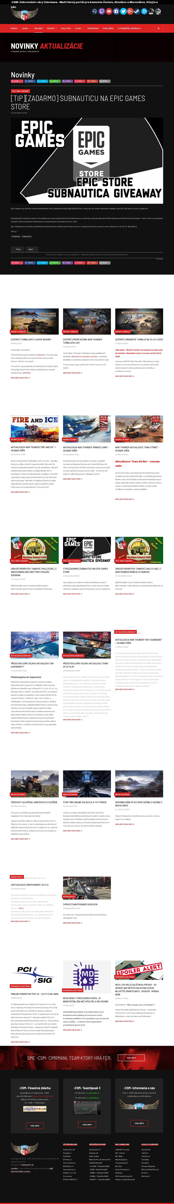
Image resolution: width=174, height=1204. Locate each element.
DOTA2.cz (67, 1160)
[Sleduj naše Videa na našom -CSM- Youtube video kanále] (109, 11)
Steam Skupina (148, 1166)
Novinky (38, 28)
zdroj (21, 908)
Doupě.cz (67, 1153)
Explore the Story (19, 378)
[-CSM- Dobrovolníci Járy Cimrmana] (24, 14)
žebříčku (27, 373)
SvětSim (67, 1156)
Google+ (145, 1163)
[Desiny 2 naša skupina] (157, 11)
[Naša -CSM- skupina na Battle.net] (144, 11)
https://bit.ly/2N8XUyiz (42, 1096)
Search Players (122, 1170)
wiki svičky (94, 1156)
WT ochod (120, 1153)
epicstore (27, 236)
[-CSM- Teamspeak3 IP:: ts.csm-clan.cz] (94, 11)
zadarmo (16, 236)
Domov (14, 28)
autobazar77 (95, 1150)
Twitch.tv (145, 1156)
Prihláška (108, 28)
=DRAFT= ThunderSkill (99, 1180)
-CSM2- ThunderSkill (98, 1176)
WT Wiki (119, 1156)
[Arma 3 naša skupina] (151, 11)
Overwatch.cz (69, 1170)
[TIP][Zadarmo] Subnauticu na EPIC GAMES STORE (78, 102)
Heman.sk (93, 1153)
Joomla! (14, 1168)
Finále (39, 355)
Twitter (144, 1153)
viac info (131, 1058)
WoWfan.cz (68, 1166)
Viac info (34, 1126)
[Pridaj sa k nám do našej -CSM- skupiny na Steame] (137, 11)
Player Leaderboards (125, 1180)
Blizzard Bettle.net (150, 1170)
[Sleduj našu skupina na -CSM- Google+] (130, 11)
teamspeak (93, 28)
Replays (118, 1173)
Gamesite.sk (69, 1150)
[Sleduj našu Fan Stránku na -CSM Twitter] (123, 11)
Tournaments (121, 1163)
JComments (159, 259)
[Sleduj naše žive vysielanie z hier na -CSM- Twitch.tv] (101, 11)
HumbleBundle (95, 1163)
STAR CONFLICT (70, 1180)
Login (25, 28)
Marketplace (121, 1160)
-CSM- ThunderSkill (98, 1170)
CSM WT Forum (122, 1150)
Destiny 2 (145, 1176)
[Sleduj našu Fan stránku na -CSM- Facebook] (116, 11)
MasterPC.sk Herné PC (100, 1160)
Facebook (145, 1150)
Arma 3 (144, 1173)
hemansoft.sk (27, 1165)
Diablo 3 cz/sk (69, 1173)
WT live (118, 1166)
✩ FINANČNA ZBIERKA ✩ (129, 28)
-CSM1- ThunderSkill (98, 1173)
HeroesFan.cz (69, 1163)
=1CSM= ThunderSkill (99, 1166)
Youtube (145, 1160)
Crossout (67, 1176)
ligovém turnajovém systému (85, 356)
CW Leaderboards (123, 1176)
